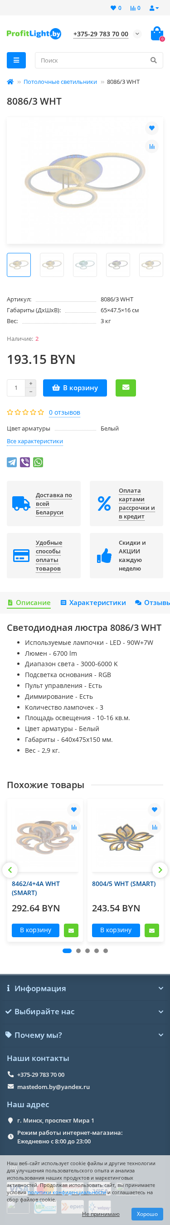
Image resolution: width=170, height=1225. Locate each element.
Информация (40, 988)
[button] (67, 951)
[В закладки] (152, 128)
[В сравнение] (152, 146)
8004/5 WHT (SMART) (123, 883)
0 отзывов (64, 412)
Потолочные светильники (60, 81)
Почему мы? (38, 1035)
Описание (33, 602)
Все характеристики (35, 441)
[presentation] (10, 870)
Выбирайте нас (44, 1011)
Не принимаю (101, 1214)
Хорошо (147, 1214)
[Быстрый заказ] (126, 388)
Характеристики (97, 602)
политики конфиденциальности (67, 1192)
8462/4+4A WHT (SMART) (36, 888)
